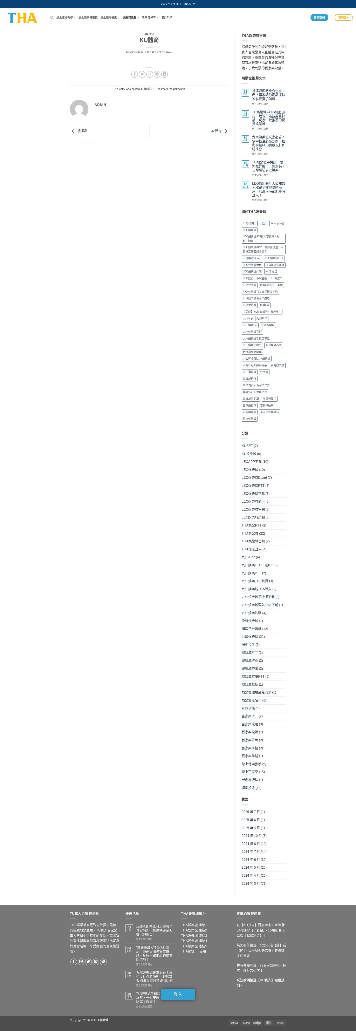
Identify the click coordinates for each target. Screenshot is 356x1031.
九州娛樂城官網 (252, 331)
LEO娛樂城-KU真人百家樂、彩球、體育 (261, 238)
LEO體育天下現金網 (255, 278)
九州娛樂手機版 (252, 345)
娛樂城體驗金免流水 (256, 692)
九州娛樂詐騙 (274, 345)
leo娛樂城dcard (252, 258)
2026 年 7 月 (251, 812)
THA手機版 (249, 304)
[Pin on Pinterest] (157, 74)
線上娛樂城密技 (88, 17)
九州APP (248, 557)
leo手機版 (271, 271)
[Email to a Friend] (149, 74)
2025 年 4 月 (251, 828)
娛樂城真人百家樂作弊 (256, 385)
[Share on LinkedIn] (164, 74)
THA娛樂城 (249, 284)
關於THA (167, 17)
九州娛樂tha (250, 325)
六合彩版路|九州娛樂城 (256, 358)
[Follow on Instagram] (81, 961)
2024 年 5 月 (251, 867)
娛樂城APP (149, 17)
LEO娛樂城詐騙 (252, 271)
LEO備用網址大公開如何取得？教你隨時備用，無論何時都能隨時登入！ (268, 189)
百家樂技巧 (249, 405)
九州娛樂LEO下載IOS (258, 565)
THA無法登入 (252, 549)
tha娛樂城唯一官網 (271, 284)
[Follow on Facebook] (73, 961)
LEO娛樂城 (249, 230)
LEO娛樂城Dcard (254, 477)
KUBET (247, 446)
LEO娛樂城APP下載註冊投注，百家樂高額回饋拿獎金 (263, 249)
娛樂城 (264, 371)
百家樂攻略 (250, 724)
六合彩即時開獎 (252, 351)
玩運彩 (81, 131)
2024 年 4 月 (251, 875)
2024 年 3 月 (251, 883)
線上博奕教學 (251, 764)
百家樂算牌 (249, 412)
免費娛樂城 (250, 621)
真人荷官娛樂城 (269, 412)
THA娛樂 (276, 278)
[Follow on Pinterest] (103, 961)
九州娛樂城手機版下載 (256, 338)
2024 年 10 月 (252, 835)
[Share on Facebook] (134, 74)
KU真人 (265, 980)
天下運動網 (249, 371)
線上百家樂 (250, 772)
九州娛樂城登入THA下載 (260, 605)
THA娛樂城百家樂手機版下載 (260, 291)
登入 (178, 994)
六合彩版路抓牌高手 (255, 365)
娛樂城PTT (250, 652)
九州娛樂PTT (251, 573)
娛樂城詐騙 (250, 668)
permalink (179, 88)
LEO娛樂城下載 (253, 493)
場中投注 (248, 644)
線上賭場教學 (64, 17)
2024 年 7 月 (251, 851)
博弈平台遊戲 (251, 629)
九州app (248, 318)
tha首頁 (264, 304)
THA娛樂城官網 (253, 541)
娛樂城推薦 (250, 660)
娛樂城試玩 (250, 684)
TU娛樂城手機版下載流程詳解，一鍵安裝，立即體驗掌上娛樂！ (268, 166)
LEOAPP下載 (252, 461)
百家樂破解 (267, 405)
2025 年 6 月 (251, 820)
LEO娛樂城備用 (252, 264)
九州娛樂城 (268, 325)
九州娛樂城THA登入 (257, 589)
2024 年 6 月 (251, 859)
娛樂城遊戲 (129, 17)
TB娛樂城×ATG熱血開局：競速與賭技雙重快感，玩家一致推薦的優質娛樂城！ (268, 118)
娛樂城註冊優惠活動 (255, 392)
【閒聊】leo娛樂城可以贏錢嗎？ (262, 311)
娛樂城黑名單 (251, 398)
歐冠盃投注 (269, 398)
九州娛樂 (261, 318)
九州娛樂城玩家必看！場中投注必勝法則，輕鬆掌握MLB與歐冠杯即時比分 (268, 143)
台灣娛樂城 (277, 365)
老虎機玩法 (250, 780)
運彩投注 (149, 34)
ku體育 (263, 223)
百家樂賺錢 (250, 756)
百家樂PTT (250, 716)
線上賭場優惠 (109, 17)
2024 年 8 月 (251, 844)
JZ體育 (216, 131)
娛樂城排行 (249, 378)
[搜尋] (52, 17)
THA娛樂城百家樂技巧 (256, 298)
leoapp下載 (277, 223)
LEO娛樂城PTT (274, 258)
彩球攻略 (248, 708)
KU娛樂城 (249, 223)
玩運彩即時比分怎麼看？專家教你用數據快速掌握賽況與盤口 (268, 95)
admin (169, 52)
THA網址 (187, 951)
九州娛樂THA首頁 (255, 581)
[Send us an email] (96, 961)
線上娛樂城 (249, 418)
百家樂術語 (250, 748)
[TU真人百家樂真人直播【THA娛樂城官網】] (23, 17)
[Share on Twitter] (142, 74)
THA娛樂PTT (251, 525)
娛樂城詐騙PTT (253, 676)
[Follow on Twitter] (88, 961)
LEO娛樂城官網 (275, 264)
